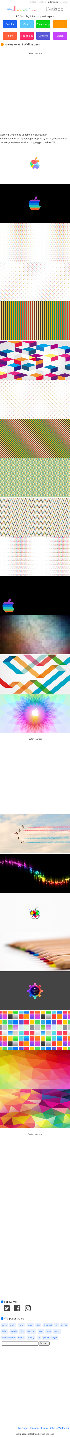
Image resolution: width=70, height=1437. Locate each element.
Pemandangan (43, 24)
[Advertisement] (35, 89)
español (64, 2)
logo (41, 1331)
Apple (64, 1325)
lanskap (31, 1331)
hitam (30, 1325)
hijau (4, 1331)
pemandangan (50, 1337)
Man (48, 1331)
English (42, 2)
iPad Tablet (26, 35)
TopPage (23, 1428)
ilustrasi (48, 1325)
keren (21, 1325)
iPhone (10, 35)
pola (4, 1325)
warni (57, 1331)
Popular (10, 24)
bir (56, 1325)
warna (21, 1337)
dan (38, 1325)
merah (13, 1331)
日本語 (33, 2)
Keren (60, 24)
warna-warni (8, 1337)
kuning (31, 1337)
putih (12, 1325)
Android (43, 35)
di (39, 1337)
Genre (26, 24)
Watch (60, 35)
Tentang (34, 1428)
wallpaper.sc (47, 1434)
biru (22, 1331)
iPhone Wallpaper (59, 1428)
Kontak (44, 1428)
